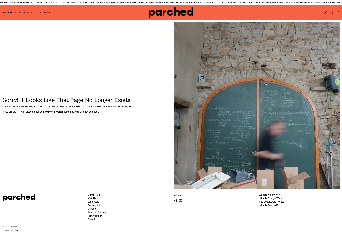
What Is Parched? (268, 205)
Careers (92, 208)
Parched (13, 227)
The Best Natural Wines (271, 201)
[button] (332, 12)
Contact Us (94, 194)
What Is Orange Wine (270, 198)
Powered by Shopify (11, 230)
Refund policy (95, 215)
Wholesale (93, 201)
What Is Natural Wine (270, 194)
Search (92, 219)
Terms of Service (97, 212)
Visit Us (92, 198)
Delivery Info (94, 205)
